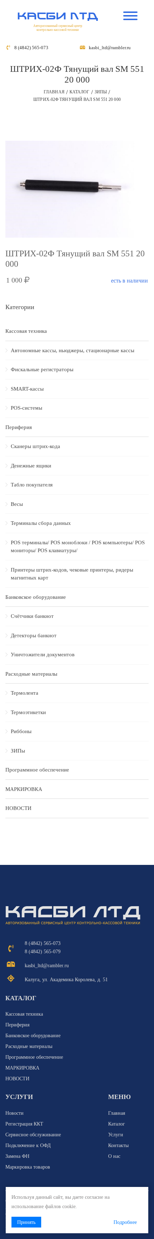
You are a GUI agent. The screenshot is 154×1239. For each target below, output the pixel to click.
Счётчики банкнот (32, 616)
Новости (14, 1113)
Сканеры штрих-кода (35, 446)
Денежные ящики (31, 466)
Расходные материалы (31, 674)
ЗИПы (101, 91)
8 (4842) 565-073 (31, 47)
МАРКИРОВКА (23, 789)
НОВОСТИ (18, 808)
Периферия (18, 427)
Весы (17, 504)
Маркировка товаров (27, 1167)
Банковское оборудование (35, 597)
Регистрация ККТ (24, 1124)
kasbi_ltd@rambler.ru (110, 47)
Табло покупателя (32, 485)
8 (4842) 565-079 (43, 951)
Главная (54, 91)
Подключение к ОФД (28, 1145)
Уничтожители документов (42, 654)
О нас (114, 1156)
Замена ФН (17, 1156)
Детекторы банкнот (34, 635)
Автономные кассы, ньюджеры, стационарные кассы (72, 350)
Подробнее (125, 1222)
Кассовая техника (26, 331)
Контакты (118, 1145)
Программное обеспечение (37, 770)
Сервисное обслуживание (33, 1134)
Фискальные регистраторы (42, 369)
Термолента (24, 693)
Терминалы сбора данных (41, 523)
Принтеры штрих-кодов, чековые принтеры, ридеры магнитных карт (72, 574)
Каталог (79, 91)
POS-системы (26, 408)
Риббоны (21, 731)
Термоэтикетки (28, 712)
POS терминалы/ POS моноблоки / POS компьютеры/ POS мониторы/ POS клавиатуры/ (78, 547)
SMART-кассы (27, 389)
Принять (26, 1222)
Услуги (115, 1134)
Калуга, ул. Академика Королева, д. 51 (66, 979)
